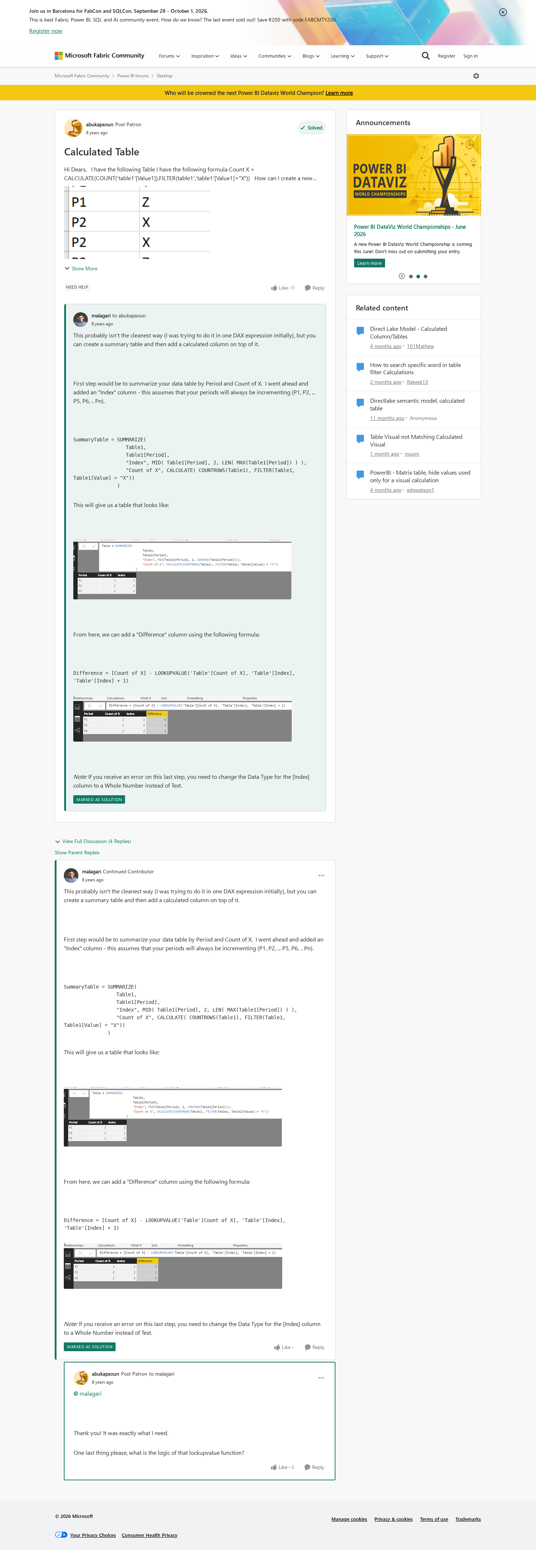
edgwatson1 (420, 489)
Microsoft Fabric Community (82, 75)
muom (412, 453)
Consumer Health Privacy (150, 1535)
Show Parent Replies (77, 852)
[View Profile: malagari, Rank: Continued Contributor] (71, 875)
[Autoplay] (402, 276)
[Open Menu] (476, 76)
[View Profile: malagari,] (80, 319)
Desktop (164, 75)
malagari (101, 315)
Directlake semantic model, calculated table (417, 404)
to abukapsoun (129, 315)
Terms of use (434, 1519)
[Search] (426, 55)
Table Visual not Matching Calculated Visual (416, 440)
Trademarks (468, 1519)
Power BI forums (133, 75)
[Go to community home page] (99, 56)
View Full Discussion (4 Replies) (96, 841)
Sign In (470, 56)
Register (446, 56)
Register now (45, 30)
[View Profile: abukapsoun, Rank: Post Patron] (73, 128)
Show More (84, 268)
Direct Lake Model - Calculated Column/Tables (408, 332)
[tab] (410, 276)
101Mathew (420, 346)
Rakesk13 (417, 381)
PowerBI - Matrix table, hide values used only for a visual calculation (420, 476)
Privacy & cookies (393, 1519)
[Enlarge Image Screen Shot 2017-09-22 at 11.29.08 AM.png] (182, 719)
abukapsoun (99, 124)
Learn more (339, 92)
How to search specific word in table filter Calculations (415, 368)
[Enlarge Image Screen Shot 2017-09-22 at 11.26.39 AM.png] (182, 569)
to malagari (161, 1373)
